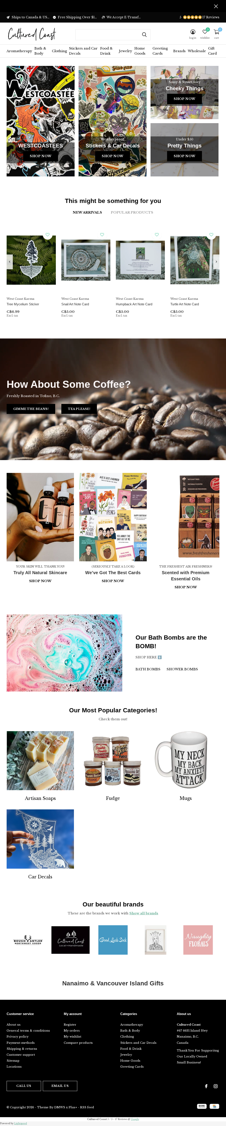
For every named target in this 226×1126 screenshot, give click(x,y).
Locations (14, 1067)
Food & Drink (106, 51)
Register (70, 1025)
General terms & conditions (28, 1030)
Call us (23, 1086)
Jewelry (125, 51)
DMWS (59, 1107)
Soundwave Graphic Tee (24, 604)
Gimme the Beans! (31, 409)
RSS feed (87, 1107)
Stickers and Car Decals (83, 51)
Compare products (78, 1043)
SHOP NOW (186, 587)
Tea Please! (79, 409)
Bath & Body (40, 51)
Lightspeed (20, 1123)
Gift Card (212, 51)
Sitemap (13, 1061)
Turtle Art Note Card (184, 304)
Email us (59, 1086)
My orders (72, 1030)
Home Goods (139, 51)
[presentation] (9, 261)
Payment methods (21, 1043)
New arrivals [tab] (87, 212)
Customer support (21, 1055)
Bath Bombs (148, 669)
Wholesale (197, 51)
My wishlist (72, 1036)
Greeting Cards (160, 51)
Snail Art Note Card (75, 304)
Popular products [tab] (132, 212)
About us (14, 1025)
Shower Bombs (182, 669)
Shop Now (40, 156)
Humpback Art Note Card (134, 304)
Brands (179, 51)
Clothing (59, 51)
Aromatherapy (19, 51)
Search (144, 34)
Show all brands (143, 913)
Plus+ (73, 1107)
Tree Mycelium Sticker (23, 304)
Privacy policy (17, 1036)
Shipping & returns (22, 1049)
